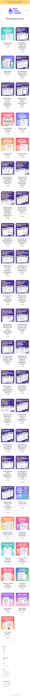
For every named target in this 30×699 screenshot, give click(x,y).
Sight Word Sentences (8, 72)
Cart (4, 652)
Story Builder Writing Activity (7, 130)
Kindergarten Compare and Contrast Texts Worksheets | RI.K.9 (8, 359)
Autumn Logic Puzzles (7, 154)
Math (4, 660)
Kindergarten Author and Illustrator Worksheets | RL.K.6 (22, 46)
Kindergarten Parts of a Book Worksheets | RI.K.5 (22, 101)
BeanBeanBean (6, 685)
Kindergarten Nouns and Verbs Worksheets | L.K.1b (7, 505)
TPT (4, 653)
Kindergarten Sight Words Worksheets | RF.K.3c (22, 388)
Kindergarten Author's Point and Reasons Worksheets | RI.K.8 (22, 328)
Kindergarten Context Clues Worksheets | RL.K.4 (22, 209)
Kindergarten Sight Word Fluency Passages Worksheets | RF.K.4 (7, 418)
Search (4, 650)
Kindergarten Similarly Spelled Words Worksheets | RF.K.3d (8, 389)
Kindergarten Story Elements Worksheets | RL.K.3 (8, 241)
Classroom (5, 665)
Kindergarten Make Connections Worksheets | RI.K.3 (7, 299)
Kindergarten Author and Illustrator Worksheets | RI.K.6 (22, 299)
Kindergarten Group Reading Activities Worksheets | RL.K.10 (8, 180)
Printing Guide (6, 671)
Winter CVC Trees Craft (22, 502)
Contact (5, 677)
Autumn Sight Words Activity (8, 533)
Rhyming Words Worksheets (8, 559)
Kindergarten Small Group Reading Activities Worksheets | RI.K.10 (22, 360)
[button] (1, 10)
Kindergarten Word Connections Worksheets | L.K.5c (7, 475)
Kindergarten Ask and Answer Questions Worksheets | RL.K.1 (7, 102)
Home (4, 648)
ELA (4, 661)
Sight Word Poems (8, 609)
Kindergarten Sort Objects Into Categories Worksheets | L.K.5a (22, 475)
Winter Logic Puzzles (22, 129)
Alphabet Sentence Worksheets (22, 585)
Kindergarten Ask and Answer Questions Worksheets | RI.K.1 (7, 270)
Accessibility (6, 675)
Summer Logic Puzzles (22, 154)
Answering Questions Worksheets (22, 534)
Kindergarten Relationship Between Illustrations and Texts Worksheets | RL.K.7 (7, 212)
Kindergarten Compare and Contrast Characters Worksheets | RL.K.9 (22, 181)
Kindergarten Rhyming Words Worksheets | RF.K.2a (22, 418)
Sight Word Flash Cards (22, 609)
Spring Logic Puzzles (7, 43)
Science (4, 663)
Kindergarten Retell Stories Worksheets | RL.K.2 (22, 241)
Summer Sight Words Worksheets (7, 585)
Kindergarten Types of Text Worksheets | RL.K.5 (22, 74)
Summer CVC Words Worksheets (22, 559)
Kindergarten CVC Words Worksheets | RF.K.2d (7, 447)
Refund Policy (6, 673)
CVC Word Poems (7, 633)
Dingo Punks (6, 687)
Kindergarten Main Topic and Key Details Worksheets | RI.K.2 (22, 269)
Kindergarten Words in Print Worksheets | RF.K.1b (22, 447)
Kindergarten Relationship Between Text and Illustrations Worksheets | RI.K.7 (7, 329)
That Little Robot (7, 683)
